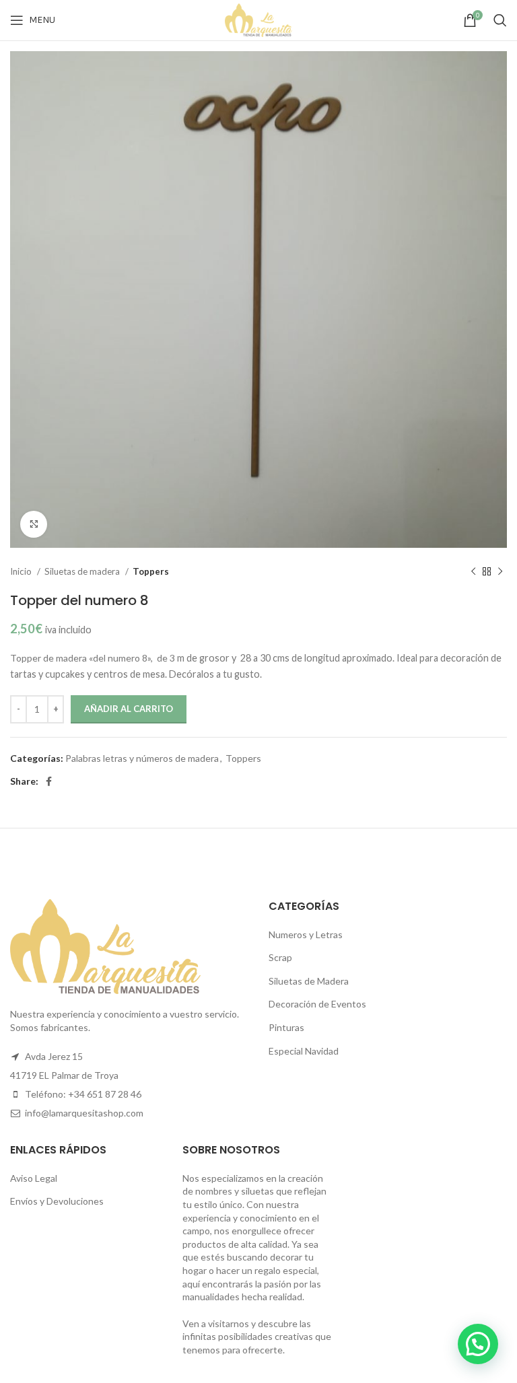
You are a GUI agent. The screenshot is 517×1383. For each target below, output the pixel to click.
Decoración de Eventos (317, 1003)
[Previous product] (473, 572)
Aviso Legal (33, 1178)
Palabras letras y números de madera (142, 758)
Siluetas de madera (83, 571)
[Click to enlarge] (33, 524)
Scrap (280, 957)
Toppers (151, 571)
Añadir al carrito (128, 708)
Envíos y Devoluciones (57, 1201)
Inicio (22, 571)
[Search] (500, 20)
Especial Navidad (304, 1051)
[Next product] (500, 572)
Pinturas (286, 1027)
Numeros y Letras (306, 934)
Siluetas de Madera (309, 981)
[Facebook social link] (49, 781)
